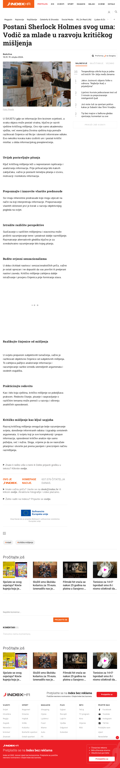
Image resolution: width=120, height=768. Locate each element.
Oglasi (91, 4)
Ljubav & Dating (101, 19)
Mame (44, 728)
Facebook (107, 709)
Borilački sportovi (29, 732)
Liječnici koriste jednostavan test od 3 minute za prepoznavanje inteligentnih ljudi (99, 95)
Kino (81, 718)
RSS (81, 728)
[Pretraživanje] (115, 12)
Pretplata (42, 4)
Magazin (8, 19)
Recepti (63, 714)
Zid (52, 4)
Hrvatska (7, 714)
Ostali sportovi (28, 737)
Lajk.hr (63, 718)
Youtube (106, 714)
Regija (5, 718)
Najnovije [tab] (81, 63)
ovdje (14, 492)
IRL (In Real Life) (83, 19)
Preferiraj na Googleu (105, 56)
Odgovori (64, 728)
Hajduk (25, 718)
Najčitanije (32, 19)
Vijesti (60, 4)
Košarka (25, 728)
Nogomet (26, 709)
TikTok (106, 723)
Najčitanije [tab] (96, 63)
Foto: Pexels (8, 109)
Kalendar (64, 732)
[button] (6, 569)
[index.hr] (18, 4)
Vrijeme (82, 723)
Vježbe (63, 723)
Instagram (107, 718)
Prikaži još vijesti (95, 125)
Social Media (67, 19)
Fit (42, 737)
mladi (8, 542)
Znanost (6, 737)
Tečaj (81, 709)
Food (43, 723)
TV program (84, 714)
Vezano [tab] (110, 63)
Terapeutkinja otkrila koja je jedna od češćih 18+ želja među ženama (97, 73)
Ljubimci (44, 718)
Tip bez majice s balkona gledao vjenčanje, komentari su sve (97, 115)
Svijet (5, 709)
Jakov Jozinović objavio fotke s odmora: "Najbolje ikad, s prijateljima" (96, 83)
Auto (43, 732)
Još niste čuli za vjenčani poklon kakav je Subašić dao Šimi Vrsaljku (98, 106)
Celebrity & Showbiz (49, 19)
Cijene (101, 4)
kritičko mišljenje (25, 542)
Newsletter (103, 737)
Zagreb (6, 723)
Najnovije (19, 19)
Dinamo (25, 714)
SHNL (24, 723)
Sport (71, 4)
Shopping (45, 709)
